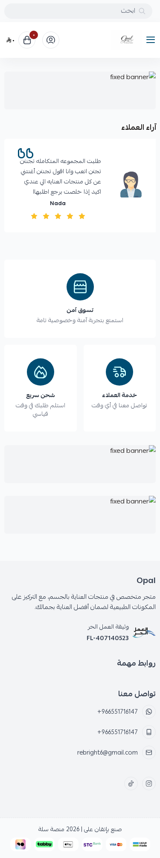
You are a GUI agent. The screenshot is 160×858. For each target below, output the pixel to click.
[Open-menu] (152, 40)
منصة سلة (51, 829)
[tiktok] (131, 783)
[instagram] (149, 783)
